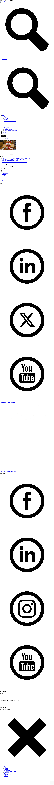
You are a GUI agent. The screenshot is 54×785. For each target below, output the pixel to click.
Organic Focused (7, 124)
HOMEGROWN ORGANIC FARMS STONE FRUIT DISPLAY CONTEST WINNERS (17, 158)
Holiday (3, 175)
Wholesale (6, 125)
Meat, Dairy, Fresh (7, 128)
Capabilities (6, 119)
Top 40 (3, 180)
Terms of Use (9, 471)
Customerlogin (3, 61)
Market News (4, 59)
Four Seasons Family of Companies (10, 121)
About (3, 115)
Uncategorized (4, 181)
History (5, 117)
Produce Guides (4, 177)
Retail (3, 178)
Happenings (4, 132)
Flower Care (4, 174)
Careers (3, 60)
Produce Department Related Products (10, 130)
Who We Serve (4, 773)
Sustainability (6, 122)
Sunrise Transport (7, 120)
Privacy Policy (13, 471)
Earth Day (4, 170)
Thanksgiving (4, 179)
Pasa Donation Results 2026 (6, 161)
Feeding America (5, 173)
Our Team (6, 118)
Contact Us (4, 471)
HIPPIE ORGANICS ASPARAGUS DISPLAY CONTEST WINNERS (14, 162)
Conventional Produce (8, 129)
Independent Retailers (7, 774)
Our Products (4, 126)
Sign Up (11, 166)
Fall (2, 172)
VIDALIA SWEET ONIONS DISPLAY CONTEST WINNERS (13, 159)
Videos (3, 58)
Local (3, 131)
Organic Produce (7, 127)
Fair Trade (4, 171)
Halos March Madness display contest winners (10, 160)
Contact (3, 133)
